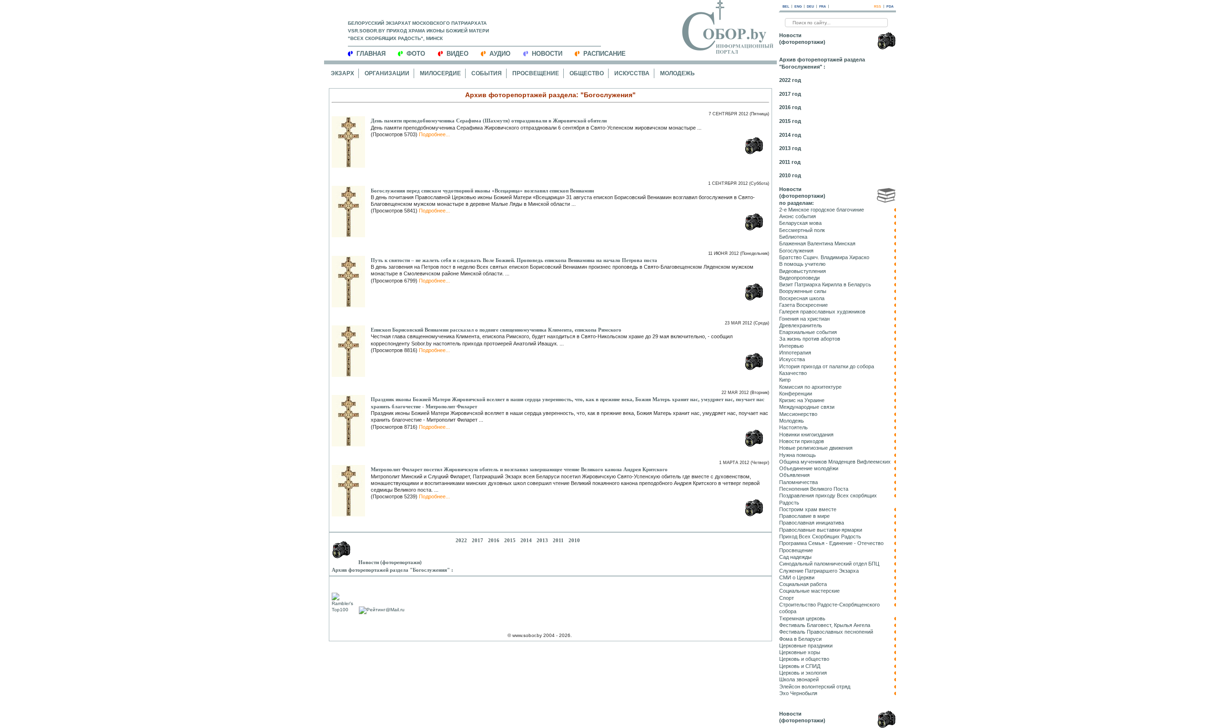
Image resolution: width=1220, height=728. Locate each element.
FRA (822, 6)
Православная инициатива (811, 523)
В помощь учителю (802, 264)
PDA (890, 6)
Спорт (786, 598)
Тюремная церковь (802, 618)
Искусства (632, 73)
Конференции (795, 393)
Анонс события (797, 216)
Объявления (794, 475)
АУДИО (499, 53)
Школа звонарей (799, 679)
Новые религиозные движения (816, 448)
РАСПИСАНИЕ (604, 53)
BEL (786, 6)
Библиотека (793, 237)
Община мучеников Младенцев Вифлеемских (835, 462)
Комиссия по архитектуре (810, 387)
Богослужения (796, 250)
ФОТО (416, 53)
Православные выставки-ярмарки (820, 530)
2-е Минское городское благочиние (821, 209)
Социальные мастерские (809, 591)
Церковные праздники (806, 645)
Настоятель (793, 427)
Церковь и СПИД (799, 666)
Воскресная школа (801, 298)
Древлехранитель (800, 325)
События (486, 73)
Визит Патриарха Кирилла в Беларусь (825, 284)
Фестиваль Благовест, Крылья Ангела (824, 625)
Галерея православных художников (822, 311)
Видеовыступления (802, 271)
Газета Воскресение (803, 305)
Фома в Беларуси (800, 639)
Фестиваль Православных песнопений (826, 632)
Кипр (785, 380)
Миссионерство (798, 414)
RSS (877, 6)
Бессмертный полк (802, 230)
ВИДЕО (457, 53)
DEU (810, 6)
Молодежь (677, 73)
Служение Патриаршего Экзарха (819, 571)
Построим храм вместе (807, 509)
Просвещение (535, 73)
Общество (586, 73)
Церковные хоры (799, 652)
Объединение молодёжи (808, 468)
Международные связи (806, 407)
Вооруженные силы (802, 291)
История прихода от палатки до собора (826, 366)
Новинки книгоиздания (806, 434)
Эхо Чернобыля (798, 693)
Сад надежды (795, 557)
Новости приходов (801, 441)
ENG (798, 6)
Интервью (791, 346)
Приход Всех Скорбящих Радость (820, 536)
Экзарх (342, 73)
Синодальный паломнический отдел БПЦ (829, 563)
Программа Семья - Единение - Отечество (831, 543)
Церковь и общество (804, 659)
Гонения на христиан (804, 319)
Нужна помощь (797, 455)
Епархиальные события (808, 332)
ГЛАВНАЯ (371, 53)
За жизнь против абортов (809, 339)
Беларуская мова (800, 223)
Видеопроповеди (799, 278)
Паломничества (798, 482)
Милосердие (440, 73)
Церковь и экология (803, 673)
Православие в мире (804, 516)
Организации (387, 73)
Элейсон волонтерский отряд (814, 686)
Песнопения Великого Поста (813, 489)
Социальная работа (803, 584)
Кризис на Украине (801, 400)
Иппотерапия (795, 352)
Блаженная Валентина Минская (817, 243)
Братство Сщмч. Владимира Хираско (824, 257)
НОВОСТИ (547, 53)
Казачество (793, 373)
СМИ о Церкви (796, 577)
